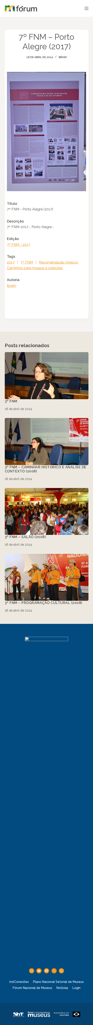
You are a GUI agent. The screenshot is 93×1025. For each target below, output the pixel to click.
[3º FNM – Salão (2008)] (46, 511)
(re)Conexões (19, 982)
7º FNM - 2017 (18, 245)
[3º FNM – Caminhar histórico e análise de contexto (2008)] (46, 441)
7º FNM (27, 262)
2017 (10, 262)
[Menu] (86, 8)
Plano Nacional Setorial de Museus (58, 982)
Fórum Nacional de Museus (32, 988)
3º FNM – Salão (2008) (25, 537)
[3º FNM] (46, 375)
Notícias (62, 988)
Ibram (63, 57)
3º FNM (11, 401)
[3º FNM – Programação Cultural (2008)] (46, 577)
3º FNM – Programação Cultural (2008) (43, 603)
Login (76, 988)
